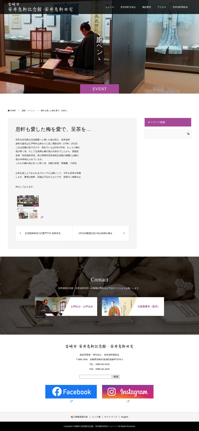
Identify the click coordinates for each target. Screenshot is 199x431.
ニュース (109, 7)
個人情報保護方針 (79, 417)
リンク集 (96, 417)
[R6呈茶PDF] (29, 217)
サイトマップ (110, 417)
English (124, 417)
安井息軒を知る (128, 7)
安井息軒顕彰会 (180, 7)
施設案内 (146, 7)
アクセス (161, 7)
